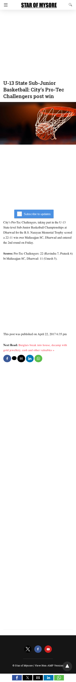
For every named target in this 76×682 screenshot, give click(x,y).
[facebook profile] (38, 649)
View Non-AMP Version (49, 665)
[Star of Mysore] (38, 3)
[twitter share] (14, 358)
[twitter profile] (28, 649)
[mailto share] (21, 358)
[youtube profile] (48, 649)
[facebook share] (7, 358)
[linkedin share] (30, 358)
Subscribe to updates (37, 214)
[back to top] (67, 666)
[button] (17, 677)
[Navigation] (5, 5)
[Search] (69, 4)
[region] (38, 44)
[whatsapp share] (38, 358)
